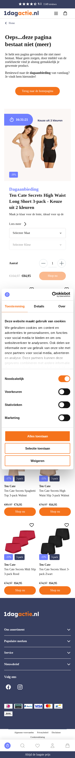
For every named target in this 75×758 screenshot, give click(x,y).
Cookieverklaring (37, 737)
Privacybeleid (42, 732)
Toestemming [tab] (15, 306)
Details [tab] (39, 306)
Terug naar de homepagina (37, 91)
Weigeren (37, 460)
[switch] (64, 391)
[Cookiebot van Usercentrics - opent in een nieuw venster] (53, 294)
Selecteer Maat (21, 233)
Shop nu (20, 511)
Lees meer (15, 224)
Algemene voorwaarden (24, 732)
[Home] (21, 13)
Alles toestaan (37, 436)
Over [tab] (61, 306)
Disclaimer (56, 732)
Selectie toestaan (37, 448)
